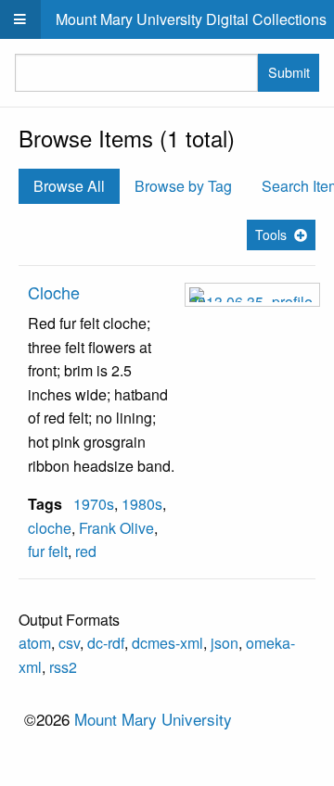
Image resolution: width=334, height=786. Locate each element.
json (224, 642)
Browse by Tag (183, 185)
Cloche (54, 292)
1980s (142, 503)
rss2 (63, 667)
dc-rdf (105, 642)
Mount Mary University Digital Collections (191, 19)
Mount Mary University (153, 718)
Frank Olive (116, 528)
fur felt (48, 551)
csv (69, 642)
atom (35, 642)
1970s (93, 503)
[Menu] (20, 19)
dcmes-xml (167, 642)
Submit (289, 72)
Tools (271, 234)
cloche (49, 528)
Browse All (69, 185)
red (85, 551)
